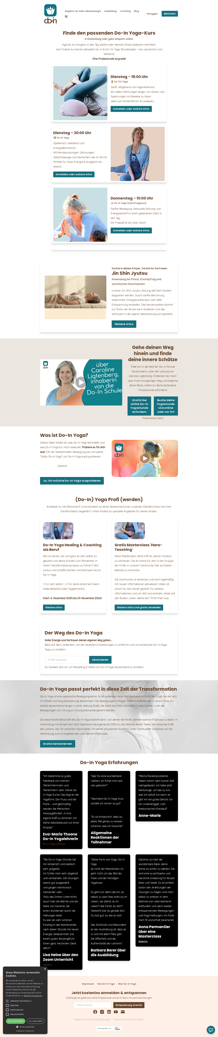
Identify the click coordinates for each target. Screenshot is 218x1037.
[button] (25, 1026)
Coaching (125, 11)
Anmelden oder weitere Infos (131, 109)
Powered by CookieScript (25, 1031)
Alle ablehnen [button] (35, 1021)
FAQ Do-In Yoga (106, 983)
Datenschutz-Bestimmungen (129, 1019)
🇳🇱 (66, 16)
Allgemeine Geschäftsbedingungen (92, 1019)
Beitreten (170, 13)
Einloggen (152, 13)
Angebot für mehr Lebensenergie (83, 11)
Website (143, 941)
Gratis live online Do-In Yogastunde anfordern (139, 405)
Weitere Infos (124, 324)
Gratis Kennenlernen (57, 744)
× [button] (45, 969)
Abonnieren (100, 660)
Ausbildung (110, 11)
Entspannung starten (129, 1005)
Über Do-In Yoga (127, 983)
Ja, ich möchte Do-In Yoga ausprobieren (72, 480)
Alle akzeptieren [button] (15, 1021)
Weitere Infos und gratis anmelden (139, 607)
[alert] (25, 1000)
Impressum (88, 983)
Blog (136, 11)
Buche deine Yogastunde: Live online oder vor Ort (166, 405)
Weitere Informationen (33, 996)
